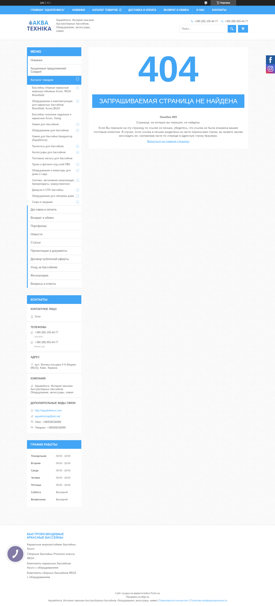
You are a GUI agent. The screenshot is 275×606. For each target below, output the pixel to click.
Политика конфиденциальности (208, 600)
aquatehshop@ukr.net (47, 416)
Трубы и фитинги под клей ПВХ (51, 164)
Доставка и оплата (43, 209)
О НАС (200, 9)
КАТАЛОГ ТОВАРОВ (105, 9)
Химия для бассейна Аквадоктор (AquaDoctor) (52, 138)
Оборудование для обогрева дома (53, 195)
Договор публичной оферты (50, 259)
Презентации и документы (49, 250)
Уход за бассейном (44, 267)
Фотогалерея (39, 275)
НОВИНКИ (78, 9)
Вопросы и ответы (43, 283)
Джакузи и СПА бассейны (47, 189)
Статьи (35, 242)
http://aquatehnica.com (48, 410)
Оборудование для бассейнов (50, 130)
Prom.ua (155, 593)
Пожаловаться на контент (174, 600)
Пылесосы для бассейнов (48, 146)
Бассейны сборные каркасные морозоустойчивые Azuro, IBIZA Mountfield (51, 91)
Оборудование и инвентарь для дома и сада (51, 172)
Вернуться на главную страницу (168, 141)
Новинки (36, 60)
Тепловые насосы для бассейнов (52, 158)
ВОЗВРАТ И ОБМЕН (176, 9)
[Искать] (232, 29)
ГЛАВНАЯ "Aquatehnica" (48, 9)
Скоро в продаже (42, 201)
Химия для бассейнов (45, 124)
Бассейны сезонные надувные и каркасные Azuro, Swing (51, 116)
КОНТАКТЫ (219, 9)
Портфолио (39, 226)
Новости (36, 234)
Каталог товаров (42, 80)
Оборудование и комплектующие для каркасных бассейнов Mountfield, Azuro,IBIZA (52, 105)
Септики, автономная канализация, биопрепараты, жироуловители (53, 182)
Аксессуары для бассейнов (49, 152)
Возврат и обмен (42, 217)
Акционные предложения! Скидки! (48, 70)
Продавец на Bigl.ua (137, 597)
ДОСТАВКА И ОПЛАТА (142, 9)
